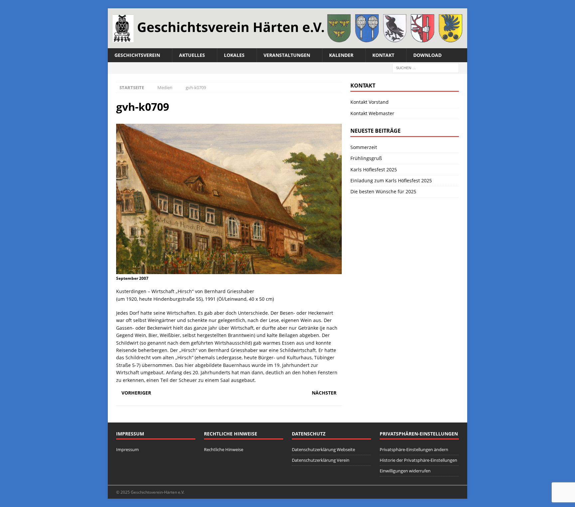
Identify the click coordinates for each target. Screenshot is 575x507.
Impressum (127, 449)
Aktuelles (192, 55)
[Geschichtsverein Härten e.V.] (287, 44)
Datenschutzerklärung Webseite (323, 449)
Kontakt (383, 55)
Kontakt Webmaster (372, 113)
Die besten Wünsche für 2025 (383, 191)
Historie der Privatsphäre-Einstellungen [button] (418, 460)
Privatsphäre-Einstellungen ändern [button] (414, 449)
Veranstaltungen (287, 55)
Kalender (341, 55)
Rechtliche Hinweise (223, 449)
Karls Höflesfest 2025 (373, 169)
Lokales (234, 55)
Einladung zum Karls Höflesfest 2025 (391, 180)
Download (427, 55)
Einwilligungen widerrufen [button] (405, 471)
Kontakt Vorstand (369, 102)
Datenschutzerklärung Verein (320, 460)
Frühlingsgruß (366, 158)
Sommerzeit (363, 147)
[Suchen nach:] (425, 68)
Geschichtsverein (137, 55)
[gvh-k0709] (229, 270)
